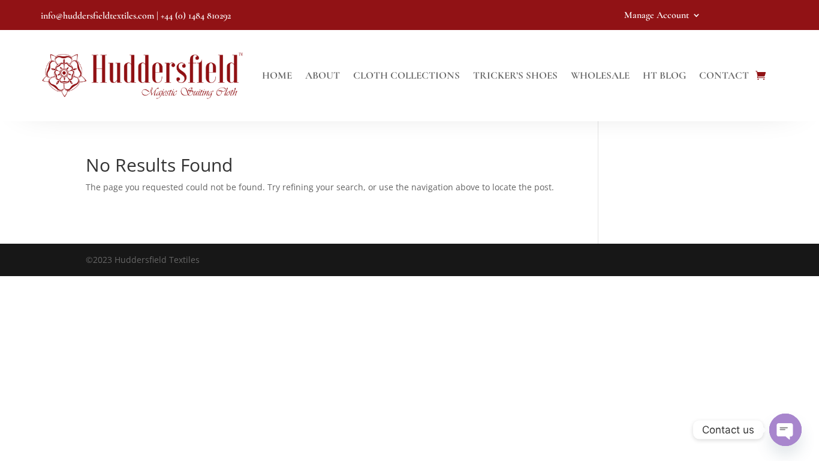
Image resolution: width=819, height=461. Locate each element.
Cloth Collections (406, 75)
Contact (724, 75)
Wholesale (600, 75)
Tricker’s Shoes (515, 75)
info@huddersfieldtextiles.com (97, 16)
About (322, 75)
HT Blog (664, 75)
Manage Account (656, 16)
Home (277, 75)
